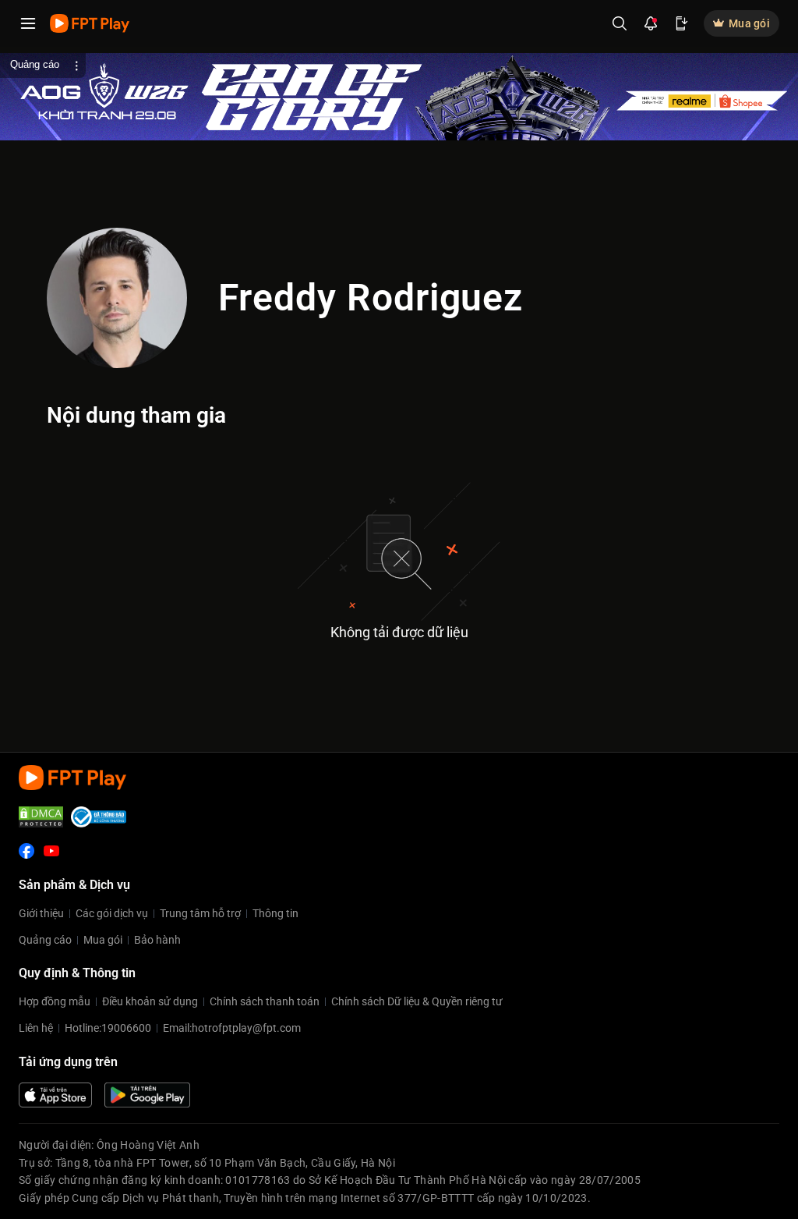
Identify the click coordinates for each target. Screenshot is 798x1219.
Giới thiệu (41, 913)
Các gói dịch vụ (112, 913)
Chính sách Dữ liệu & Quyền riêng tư (417, 1001)
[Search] (619, 23)
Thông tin (275, 913)
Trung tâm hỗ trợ (200, 913)
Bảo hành (157, 940)
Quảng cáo (45, 940)
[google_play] (147, 1095)
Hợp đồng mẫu (54, 1001)
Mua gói (102, 940)
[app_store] (55, 1095)
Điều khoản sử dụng (150, 1001)
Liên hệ (36, 1028)
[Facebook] (26, 851)
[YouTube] (51, 851)
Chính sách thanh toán (265, 1001)
